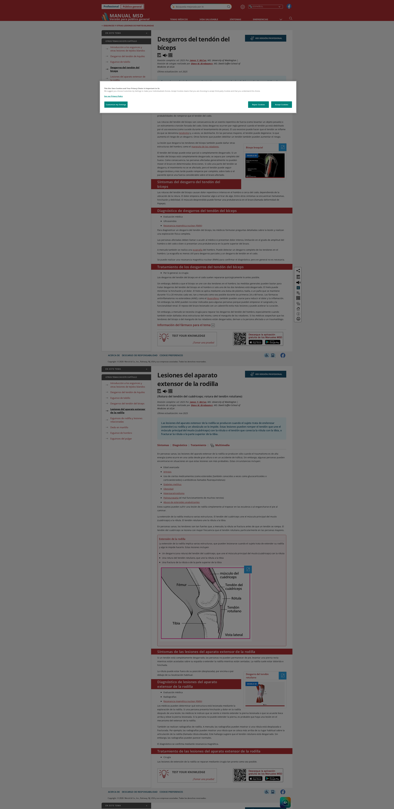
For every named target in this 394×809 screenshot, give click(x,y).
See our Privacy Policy (113, 96)
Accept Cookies (281, 104)
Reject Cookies (258, 104)
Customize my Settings (116, 104)
